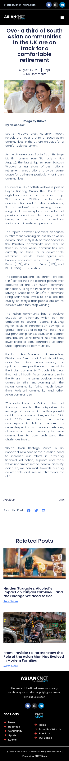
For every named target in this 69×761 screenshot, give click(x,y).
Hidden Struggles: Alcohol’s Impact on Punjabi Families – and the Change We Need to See (33, 592)
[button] (62, 17)
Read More (10, 601)
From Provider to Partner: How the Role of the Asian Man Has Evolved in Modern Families (33, 656)
